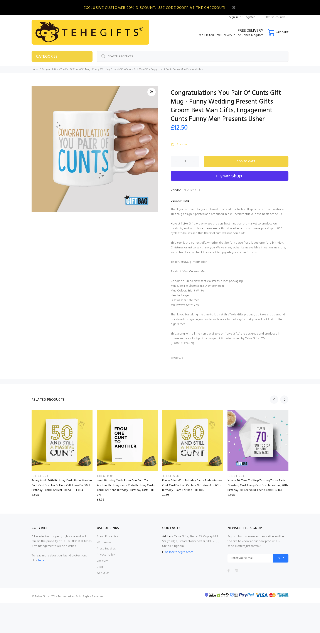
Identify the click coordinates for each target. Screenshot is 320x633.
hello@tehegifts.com (179, 552)
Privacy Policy (106, 554)
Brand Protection (108, 536)
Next (284, 399)
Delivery (102, 560)
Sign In (233, 17)
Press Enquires (106, 548)
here (41, 560)
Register (249, 17)
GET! (281, 558)
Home (35, 69)
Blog (100, 566)
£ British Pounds (274, 17)
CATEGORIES (46, 57)
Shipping (183, 144)
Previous (274, 399)
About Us (103, 573)
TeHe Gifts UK (191, 190)
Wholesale (104, 542)
